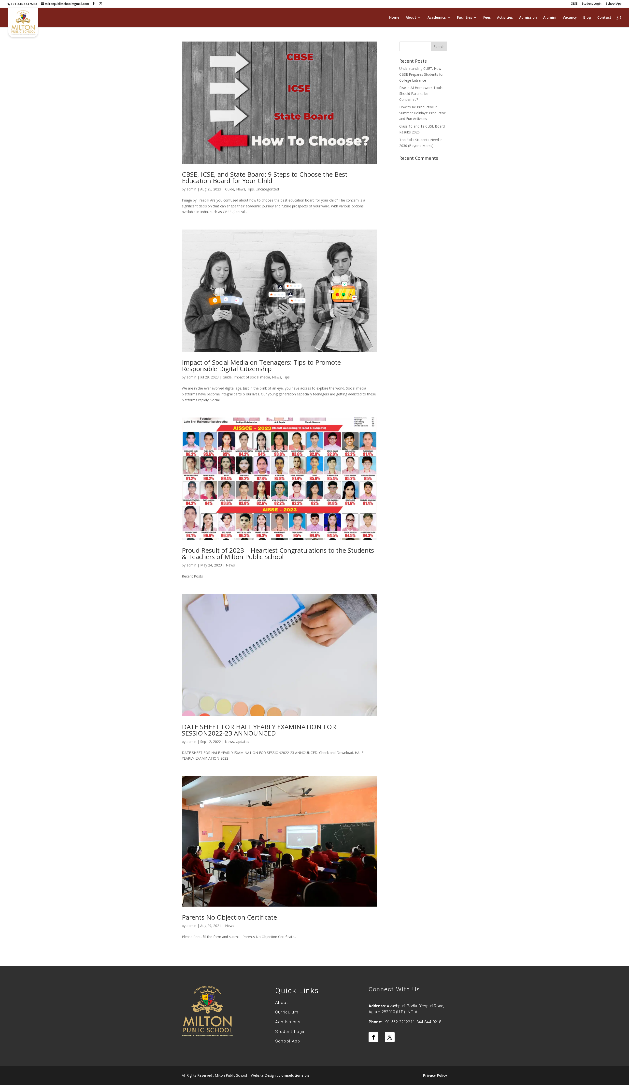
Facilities (464, 18)
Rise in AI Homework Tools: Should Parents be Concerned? (421, 93)
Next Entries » (366, 957)
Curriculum (287, 1012)
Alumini (549, 18)
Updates (242, 741)
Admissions (288, 1021)
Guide (229, 189)
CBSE (574, 4)
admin (191, 189)
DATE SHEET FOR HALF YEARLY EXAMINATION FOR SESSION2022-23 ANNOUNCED (259, 730)
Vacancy (570, 18)
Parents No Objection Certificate (229, 917)
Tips (250, 189)
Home (394, 18)
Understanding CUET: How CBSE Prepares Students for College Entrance (421, 74)
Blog (587, 18)
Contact (604, 18)
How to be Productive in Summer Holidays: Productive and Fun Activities (422, 113)
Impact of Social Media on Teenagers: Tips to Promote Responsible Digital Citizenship (261, 365)
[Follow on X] (390, 1037)
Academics (437, 18)
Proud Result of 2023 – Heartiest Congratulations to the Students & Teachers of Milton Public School (278, 553)
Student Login (591, 4)
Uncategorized (267, 189)
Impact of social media (252, 377)
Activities (505, 18)
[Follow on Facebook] (373, 1037)
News (240, 189)
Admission (528, 18)
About (411, 18)
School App (614, 4)
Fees (487, 18)
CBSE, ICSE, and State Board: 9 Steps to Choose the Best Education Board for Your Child (264, 177)
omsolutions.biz (295, 1075)
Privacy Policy (435, 1075)
